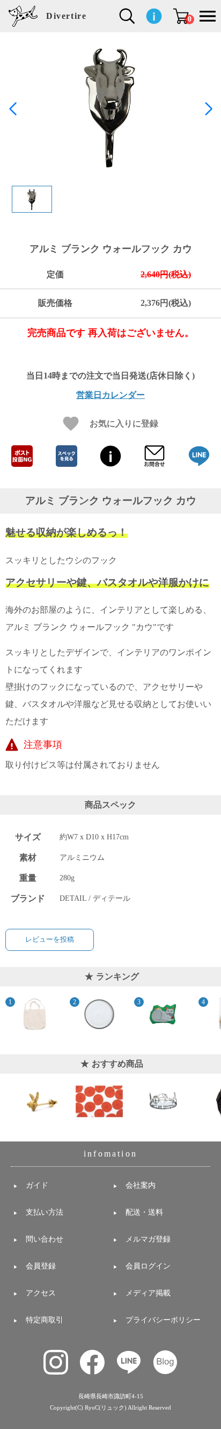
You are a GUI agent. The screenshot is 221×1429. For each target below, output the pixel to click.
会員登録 (41, 1266)
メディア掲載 (148, 1293)
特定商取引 (44, 1320)
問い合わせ (44, 1239)
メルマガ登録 (148, 1239)
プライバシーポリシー (163, 1320)
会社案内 (141, 1185)
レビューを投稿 (49, 939)
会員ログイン (148, 1266)
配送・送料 (144, 1212)
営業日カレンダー (110, 395)
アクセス (41, 1293)
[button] (208, 109)
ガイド (37, 1185)
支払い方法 (44, 1212)
